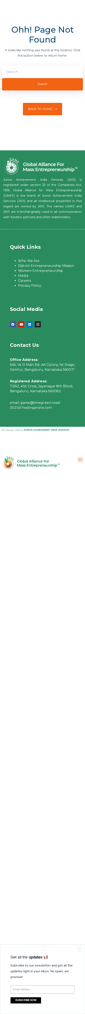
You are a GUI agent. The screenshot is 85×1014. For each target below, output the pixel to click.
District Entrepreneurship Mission (46, 266)
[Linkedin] (29, 324)
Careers (24, 281)
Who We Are (28, 261)
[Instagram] (38, 324)
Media (23, 276)
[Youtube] (21, 324)
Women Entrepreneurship (40, 271)
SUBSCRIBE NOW (25, 1000)
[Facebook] (13, 324)
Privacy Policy (29, 286)
